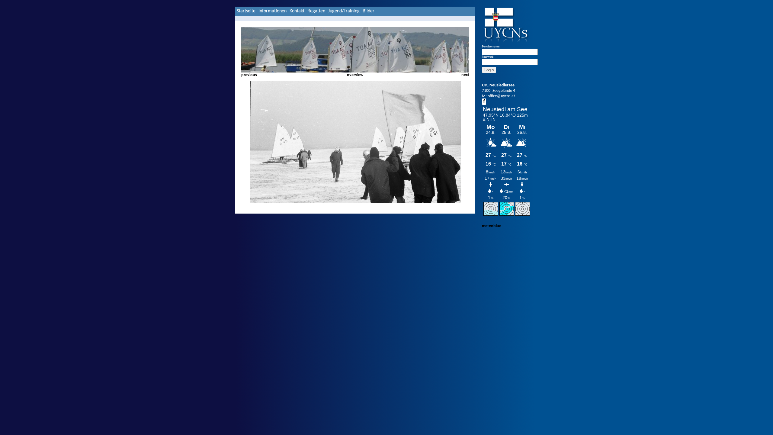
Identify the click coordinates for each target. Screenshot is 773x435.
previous (249, 75)
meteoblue (491, 226)
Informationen (272, 11)
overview (355, 75)
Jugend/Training (344, 11)
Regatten (316, 11)
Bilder (368, 11)
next (465, 75)
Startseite (246, 11)
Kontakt (297, 11)
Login (489, 70)
